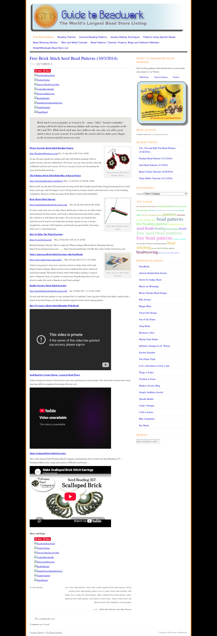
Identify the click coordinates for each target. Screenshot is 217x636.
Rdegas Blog (145, 306)
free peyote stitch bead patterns (169, 253)
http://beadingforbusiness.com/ (44, 153)
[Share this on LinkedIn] (39, 89)
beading (160, 228)
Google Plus (53, 84)
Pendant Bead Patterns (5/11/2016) (155, 158)
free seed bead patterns (159, 232)
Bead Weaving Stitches (45, 42)
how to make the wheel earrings (83, 594)
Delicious (50, 93)
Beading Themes (66, 37)
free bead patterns (154, 237)
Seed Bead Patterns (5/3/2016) (153, 165)
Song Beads (144, 326)
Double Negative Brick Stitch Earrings (48, 285)
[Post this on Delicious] (40, 93)
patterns (169, 214)
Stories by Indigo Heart (150, 279)
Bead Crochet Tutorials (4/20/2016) (156, 171)
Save (40, 70)
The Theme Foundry (54, 632)
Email (45, 111)
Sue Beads (144, 425)
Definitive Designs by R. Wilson (154, 345)
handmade (181, 214)
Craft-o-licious (146, 412)
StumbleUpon (56, 102)
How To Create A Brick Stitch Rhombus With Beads (54, 305)
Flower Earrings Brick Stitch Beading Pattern (51, 147)
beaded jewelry (176, 224)
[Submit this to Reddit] (38, 98)
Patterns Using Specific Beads (159, 37)
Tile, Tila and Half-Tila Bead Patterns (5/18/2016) (157, 149)
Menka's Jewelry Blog (149, 385)
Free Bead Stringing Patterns (151, 215)
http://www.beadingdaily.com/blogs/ (46, 180)
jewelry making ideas (146, 219)
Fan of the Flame (147, 319)
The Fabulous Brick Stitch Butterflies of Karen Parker (55, 175)
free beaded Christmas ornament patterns (151, 243)
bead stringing (173, 228)
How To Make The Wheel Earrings (46, 234)
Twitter (46, 79)
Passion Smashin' (147, 352)
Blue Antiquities (147, 418)
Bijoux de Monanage (149, 286)
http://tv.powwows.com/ (41, 239)
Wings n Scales (146, 372)
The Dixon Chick (147, 359)
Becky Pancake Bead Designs (153, 292)
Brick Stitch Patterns (108, 609)
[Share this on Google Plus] (41, 84)
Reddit (46, 98)
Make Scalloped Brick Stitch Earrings (48, 453)
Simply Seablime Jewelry (151, 392)
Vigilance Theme (36, 632)
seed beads (145, 228)
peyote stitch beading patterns (163, 248)
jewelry (152, 210)
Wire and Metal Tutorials (74, 42)
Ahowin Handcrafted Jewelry (153, 273)
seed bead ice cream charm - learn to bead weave (108, 598)
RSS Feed (144, 77)
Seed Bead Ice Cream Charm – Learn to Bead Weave (55, 374)
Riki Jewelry (145, 299)
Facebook (50, 75)
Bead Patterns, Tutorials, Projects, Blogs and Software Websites (125, 42)
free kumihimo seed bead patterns (167, 210)
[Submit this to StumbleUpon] (42, 102)
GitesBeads (144, 266)
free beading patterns (152, 223)
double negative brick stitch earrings (110, 587)
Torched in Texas (147, 379)
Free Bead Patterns (43, 37)
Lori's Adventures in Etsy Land (154, 365)
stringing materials (179, 239)
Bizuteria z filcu (146, 332)
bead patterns (170, 218)
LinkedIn (49, 89)
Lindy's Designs (146, 405)
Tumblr (47, 107)
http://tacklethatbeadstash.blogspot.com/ (48, 204)
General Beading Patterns (93, 37)
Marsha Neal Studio (148, 339)
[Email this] (38, 111)
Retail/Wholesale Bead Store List (50, 48)
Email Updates (161, 77)
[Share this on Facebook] (40, 75)
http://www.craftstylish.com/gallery (46, 259)
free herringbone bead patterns (146, 206)
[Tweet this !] (38, 79)
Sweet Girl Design (148, 312)
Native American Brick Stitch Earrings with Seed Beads (56, 254)
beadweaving (147, 252)
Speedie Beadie (146, 398)
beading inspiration (166, 206)
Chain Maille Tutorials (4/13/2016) (156, 178)
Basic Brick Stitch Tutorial (42, 199)
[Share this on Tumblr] (39, 107)
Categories (140, 194)
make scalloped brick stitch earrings (111, 594)
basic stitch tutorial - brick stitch (82, 587)
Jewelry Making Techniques (125, 37)
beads (183, 228)
